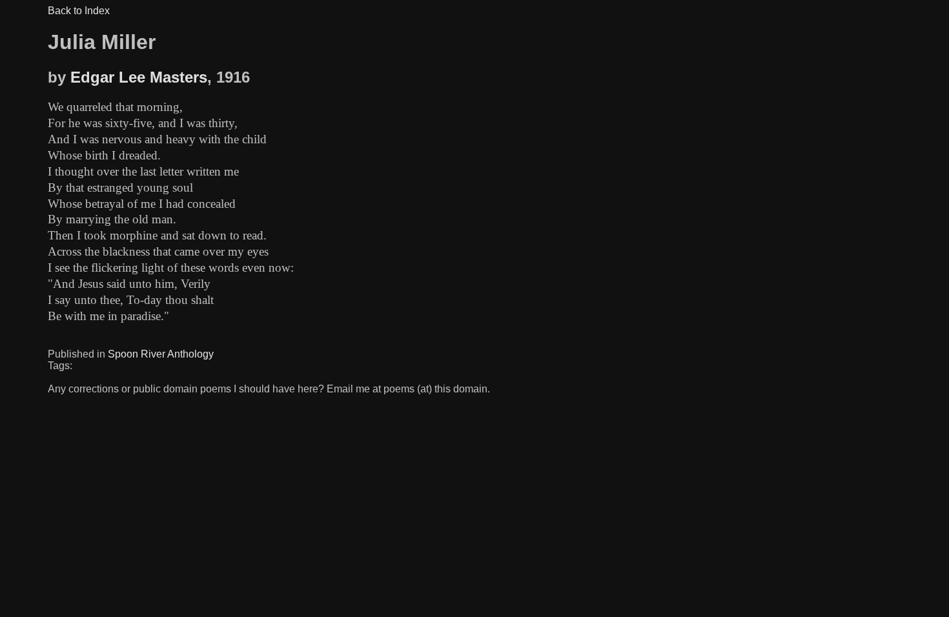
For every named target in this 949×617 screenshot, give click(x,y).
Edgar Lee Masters (138, 77)
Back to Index (79, 10)
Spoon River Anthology (161, 354)
